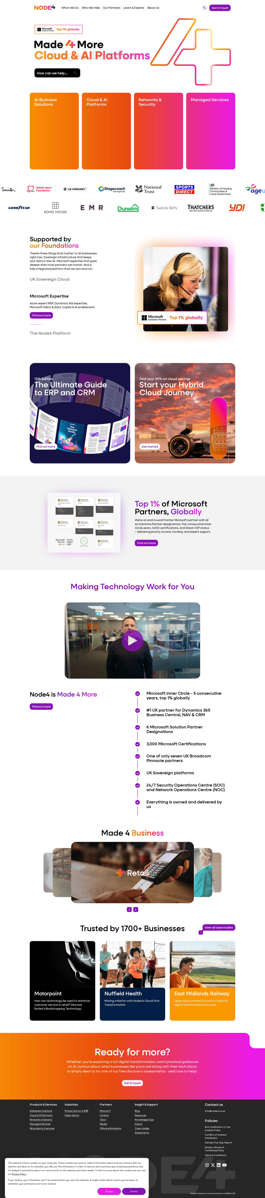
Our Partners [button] (111, 8)
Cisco (103, 1113)
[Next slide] (135, 903)
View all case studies (218, 922)
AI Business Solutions (41, 1105)
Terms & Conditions (215, 1149)
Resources (140, 1109)
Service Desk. (92, 328)
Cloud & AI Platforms (41, 1109)
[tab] (71, 279)
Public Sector (72, 1109)
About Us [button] (153, 8)
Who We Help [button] (91, 8)
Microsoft (105, 1105)
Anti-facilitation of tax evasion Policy (217, 1123)
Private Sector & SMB (76, 1105)
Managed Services (40, 1118)
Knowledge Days (144, 1113)
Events (138, 1118)
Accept (109, 1191)
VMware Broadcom (110, 1122)
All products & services (42, 1122)
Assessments (142, 1126)
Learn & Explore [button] (133, 8)
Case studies (142, 1122)
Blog (137, 1105)
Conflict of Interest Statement (216, 1131)
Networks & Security (41, 1113)
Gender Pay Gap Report (218, 1137)
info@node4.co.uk (215, 1105)
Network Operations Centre (60, 328)
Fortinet (104, 1109)
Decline (134, 1191)
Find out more (146, 537)
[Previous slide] (129, 903)
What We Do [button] (70, 8)
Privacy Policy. (19, 1174)
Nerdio (103, 1118)
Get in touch (132, 1077)
